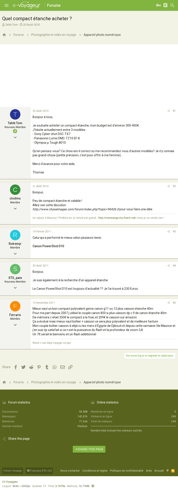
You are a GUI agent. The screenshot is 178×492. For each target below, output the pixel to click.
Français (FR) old (41, 470)
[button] (6, 5)
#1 (174, 110)
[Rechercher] (172, 5)
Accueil (159, 470)
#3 (174, 231)
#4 (174, 265)
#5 (174, 302)
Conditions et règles (94, 470)
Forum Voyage (12, 470)
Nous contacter (70, 470)
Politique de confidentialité (126, 470)
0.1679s (60, 486)
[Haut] (167, 470)
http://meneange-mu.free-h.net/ (117, 217)
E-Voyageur (10, 481)
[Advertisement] (89, 74)
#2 (174, 186)
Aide (149, 470)
